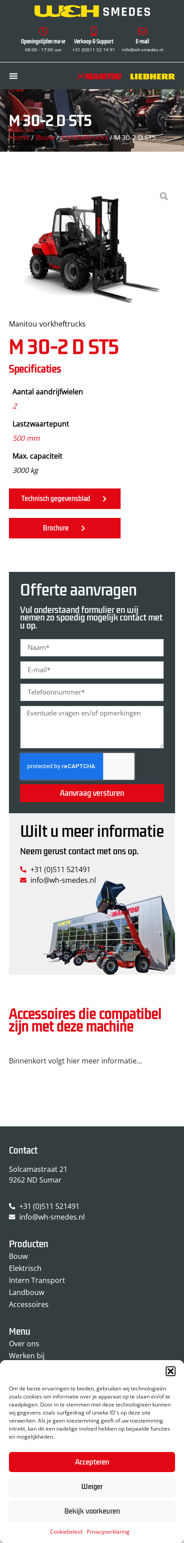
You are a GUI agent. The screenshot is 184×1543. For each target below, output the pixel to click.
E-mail (142, 41)
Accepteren (92, 1462)
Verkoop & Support (93, 41)
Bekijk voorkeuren (92, 1511)
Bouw (45, 137)
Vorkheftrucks (84, 137)
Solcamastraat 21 (38, 1169)
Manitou (23, 324)
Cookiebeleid (66, 1531)
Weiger (92, 1486)
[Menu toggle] (13, 75)
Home (19, 137)
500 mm (26, 438)
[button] (170, 1371)
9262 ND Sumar (35, 1180)
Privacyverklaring (108, 1531)
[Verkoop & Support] (93, 31)
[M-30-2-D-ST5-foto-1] (92, 247)
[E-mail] (142, 31)
